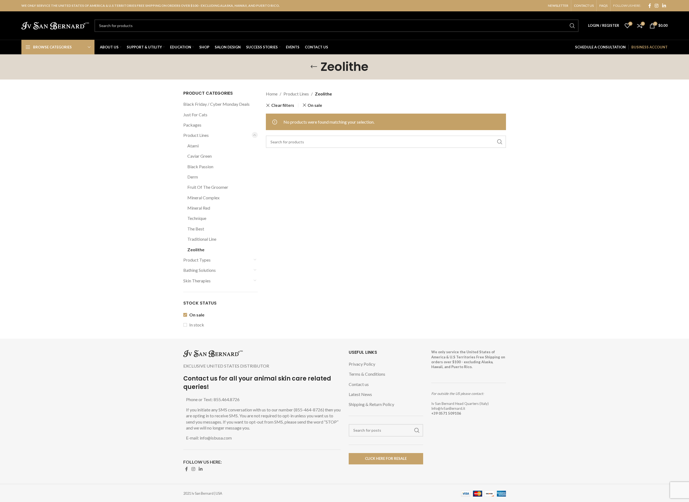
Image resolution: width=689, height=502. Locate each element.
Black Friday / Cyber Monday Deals (216, 104)
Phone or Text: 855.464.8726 (213, 399)
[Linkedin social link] (664, 6)
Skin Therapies (197, 280)
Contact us (359, 384)
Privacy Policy (362, 363)
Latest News (360, 394)
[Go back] (314, 66)
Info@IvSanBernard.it (448, 408)
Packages (192, 124)
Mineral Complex (203, 197)
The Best (195, 228)
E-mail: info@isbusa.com (209, 437)
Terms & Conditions (367, 373)
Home (271, 93)
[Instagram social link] (656, 6)
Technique (196, 218)
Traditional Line (201, 239)
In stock (196, 324)
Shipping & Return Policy (371, 404)
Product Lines (196, 135)
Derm (192, 176)
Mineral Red (198, 207)
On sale (196, 314)
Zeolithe (195, 249)
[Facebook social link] (649, 6)
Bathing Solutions (199, 270)
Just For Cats (195, 114)
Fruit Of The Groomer (207, 187)
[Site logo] (55, 25)
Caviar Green (199, 155)
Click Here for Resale (386, 458)
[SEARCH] (572, 25)
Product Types (197, 259)
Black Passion (200, 166)
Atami (193, 145)
